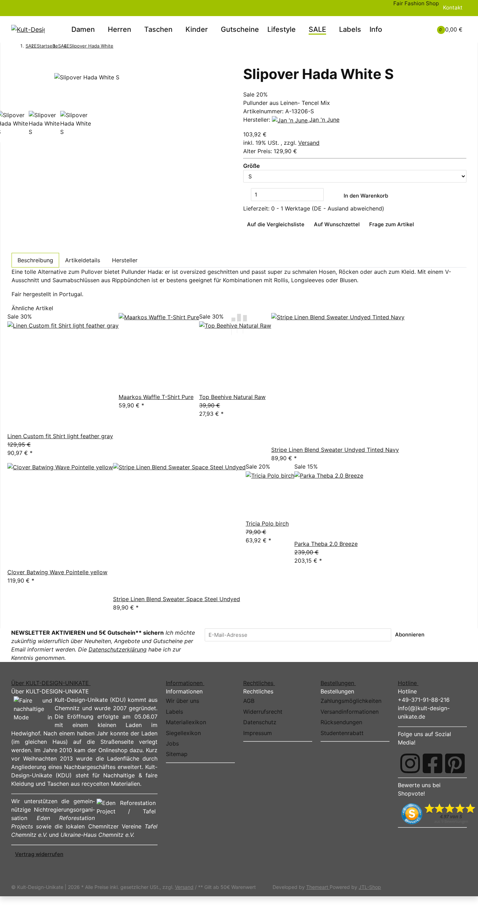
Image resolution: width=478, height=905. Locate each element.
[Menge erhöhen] (327, 194)
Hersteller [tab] (125, 260)
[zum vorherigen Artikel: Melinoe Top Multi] (117, 46)
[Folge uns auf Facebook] (432, 763)
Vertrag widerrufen (39, 854)
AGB (248, 700)
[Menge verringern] (247, 194)
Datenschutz (259, 722)
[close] (15, 69)
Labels (350, 29)
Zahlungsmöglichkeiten (351, 700)
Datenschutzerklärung (118, 649)
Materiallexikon (186, 722)
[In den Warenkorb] (15, 61)
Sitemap (177, 753)
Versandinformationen (350, 711)
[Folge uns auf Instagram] (410, 763)
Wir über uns (182, 700)
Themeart (318, 887)
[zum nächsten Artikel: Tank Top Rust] (127, 46)
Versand (308, 142)
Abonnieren (409, 634)
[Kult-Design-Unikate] (28, 29)
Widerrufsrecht (262, 711)
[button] (412, 25)
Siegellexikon (183, 732)
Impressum (257, 732)
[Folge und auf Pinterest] (455, 763)
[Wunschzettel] (420, 29)
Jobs (172, 743)
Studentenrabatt (342, 732)
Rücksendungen (341, 722)
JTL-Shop (370, 887)
